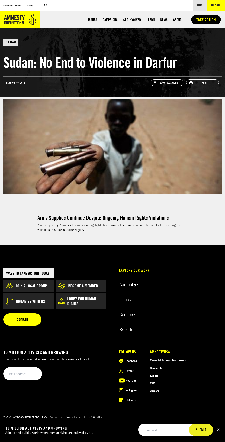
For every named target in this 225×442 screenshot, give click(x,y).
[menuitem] (12, 5)
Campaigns (110, 19)
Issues (92, 19)
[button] (45, 5)
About (177, 19)
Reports (126, 329)
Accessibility (56, 416)
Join (200, 5)
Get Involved (132, 19)
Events (154, 375)
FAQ (152, 383)
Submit (33, 373)
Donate (218, 4)
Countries (127, 314)
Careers (154, 390)
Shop (31, 5)
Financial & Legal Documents (168, 360)
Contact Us (156, 368)
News (164, 19)
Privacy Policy (73, 416)
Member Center (13, 5)
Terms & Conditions (94, 416)
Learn (151, 19)
